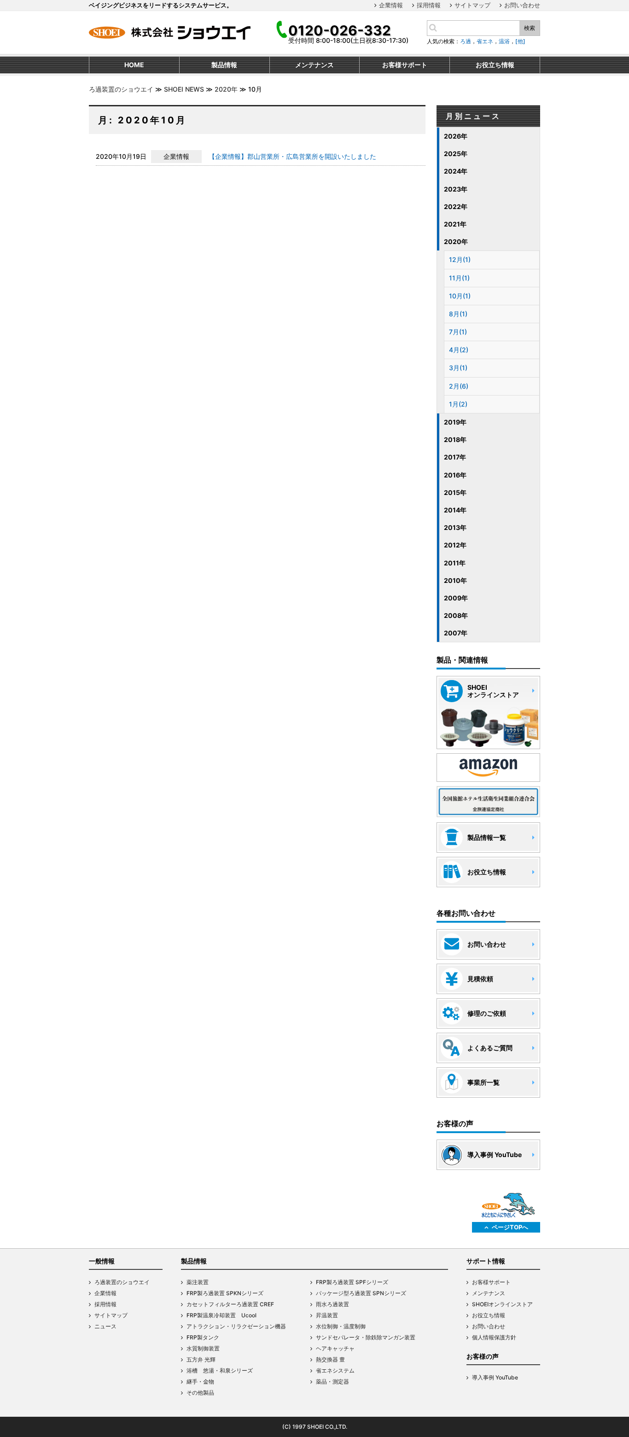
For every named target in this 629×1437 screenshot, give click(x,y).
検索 (529, 27)
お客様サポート (491, 1282)
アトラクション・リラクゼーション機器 (236, 1326)
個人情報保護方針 (494, 1337)
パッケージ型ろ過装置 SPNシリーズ (361, 1293)
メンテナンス (488, 1293)
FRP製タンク (202, 1337)
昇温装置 (327, 1315)
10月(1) (460, 296)
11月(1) (459, 278)
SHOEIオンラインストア (502, 1304)
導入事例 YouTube (495, 1377)
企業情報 (391, 5)
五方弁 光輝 (200, 1359)
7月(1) (458, 332)
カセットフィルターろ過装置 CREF (230, 1304)
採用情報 (429, 5)
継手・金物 (200, 1381)
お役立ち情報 (488, 1315)
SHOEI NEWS (184, 89)
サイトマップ (472, 5)
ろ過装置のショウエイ (121, 89)
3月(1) (458, 368)
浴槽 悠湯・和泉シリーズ (219, 1370)
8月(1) (458, 314)
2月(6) (458, 386)
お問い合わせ (522, 5)
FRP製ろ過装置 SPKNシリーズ (224, 1293)
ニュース (105, 1326)
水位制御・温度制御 (341, 1326)
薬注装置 (197, 1282)
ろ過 (465, 41)
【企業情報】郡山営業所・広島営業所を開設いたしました (292, 156)
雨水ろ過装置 (332, 1304)
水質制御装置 (203, 1348)
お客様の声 (482, 1356)
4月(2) (458, 350)
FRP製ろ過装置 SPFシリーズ (352, 1282)
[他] (520, 41)
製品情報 (194, 1261)
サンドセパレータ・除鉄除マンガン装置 (365, 1337)
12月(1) (460, 259)
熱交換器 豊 (330, 1359)
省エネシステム (335, 1370)
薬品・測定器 (332, 1381)
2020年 (226, 89)
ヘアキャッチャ (335, 1348)
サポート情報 (485, 1261)
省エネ (485, 41)
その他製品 (200, 1392)
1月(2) (458, 404)
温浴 (504, 41)
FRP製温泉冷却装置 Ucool (221, 1315)
